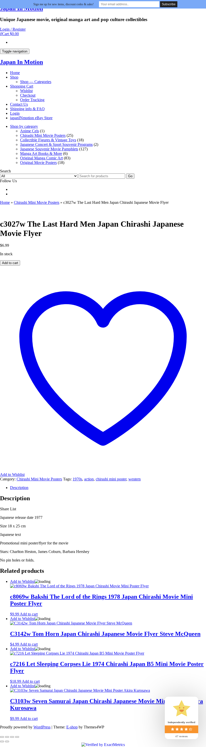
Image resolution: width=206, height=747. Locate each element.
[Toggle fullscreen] (7, 737)
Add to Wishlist (22, 581)
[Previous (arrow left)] (2, 741)
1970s (77, 479)
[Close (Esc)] (17, 737)
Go (130, 176)
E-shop (72, 727)
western (134, 479)
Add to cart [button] (29, 614)
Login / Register (13, 29)
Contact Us (19, 104)
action (89, 479)
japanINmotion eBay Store (31, 118)
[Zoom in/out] (2, 737)
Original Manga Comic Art (41, 158)
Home (15, 73)
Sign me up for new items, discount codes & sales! (63, 4)
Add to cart (10, 263)
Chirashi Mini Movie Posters (43, 135)
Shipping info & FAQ (27, 109)
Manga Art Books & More (41, 153)
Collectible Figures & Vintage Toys (48, 140)
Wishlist (26, 91)
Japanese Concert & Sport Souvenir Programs (56, 144)
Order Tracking (32, 100)
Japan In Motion (21, 62)
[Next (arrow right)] (7, 741)
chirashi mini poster (111, 479)
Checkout (27, 95)
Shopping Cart (21, 86)
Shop (14, 77)
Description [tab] (19, 487)
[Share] (12, 737)
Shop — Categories (35, 82)
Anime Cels (29, 131)
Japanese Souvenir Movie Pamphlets (49, 149)
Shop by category (24, 126)
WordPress (41, 727)
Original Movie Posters (38, 162)
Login (15, 113)
